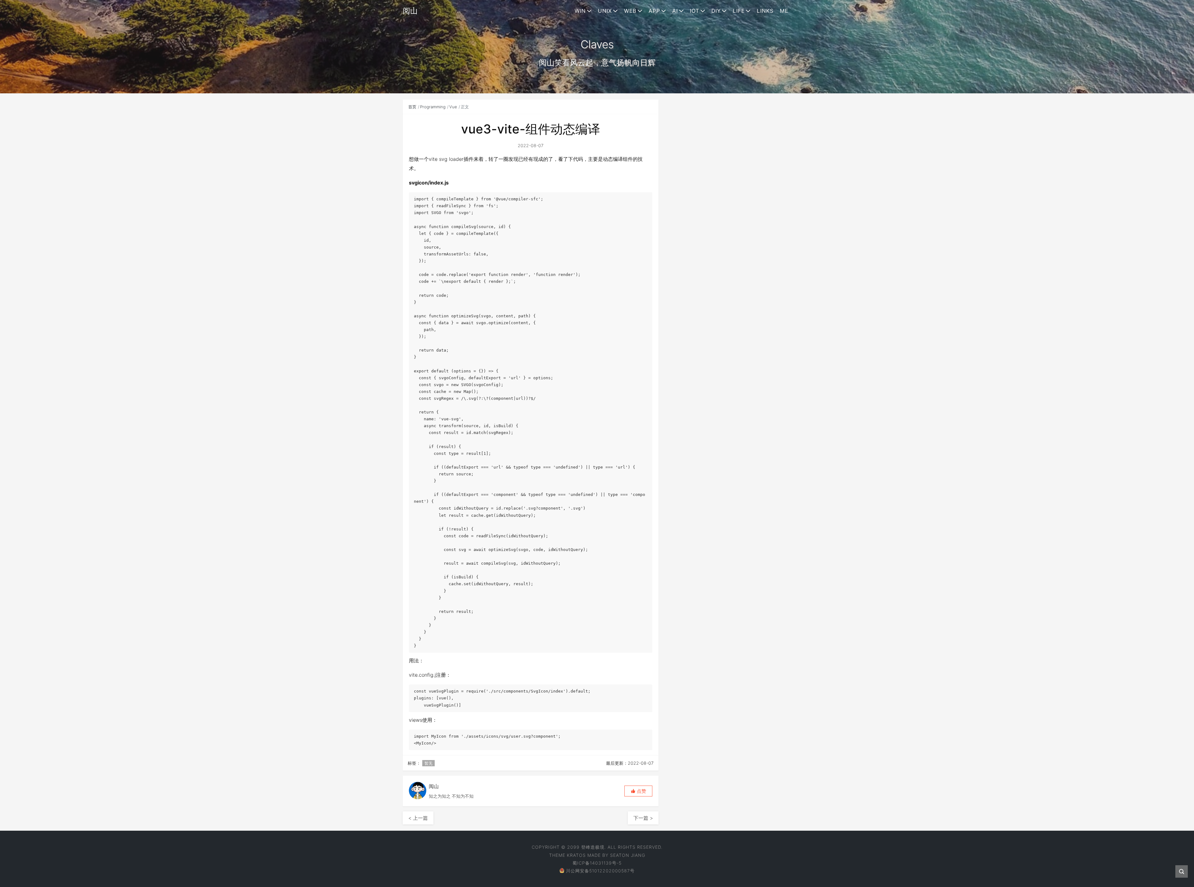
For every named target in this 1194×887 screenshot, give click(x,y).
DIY (716, 11)
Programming (433, 106)
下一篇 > (643, 818)
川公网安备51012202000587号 (600, 870)
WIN (580, 11)
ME (784, 11)
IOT (694, 11)
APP (654, 11)
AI (675, 11)
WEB (630, 11)
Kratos (576, 855)
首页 (412, 106)
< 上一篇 (418, 818)
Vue (453, 106)
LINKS (765, 11)
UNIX (605, 11)
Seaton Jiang (627, 855)
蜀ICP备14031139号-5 (597, 863)
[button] (638, 791)
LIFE (739, 11)
